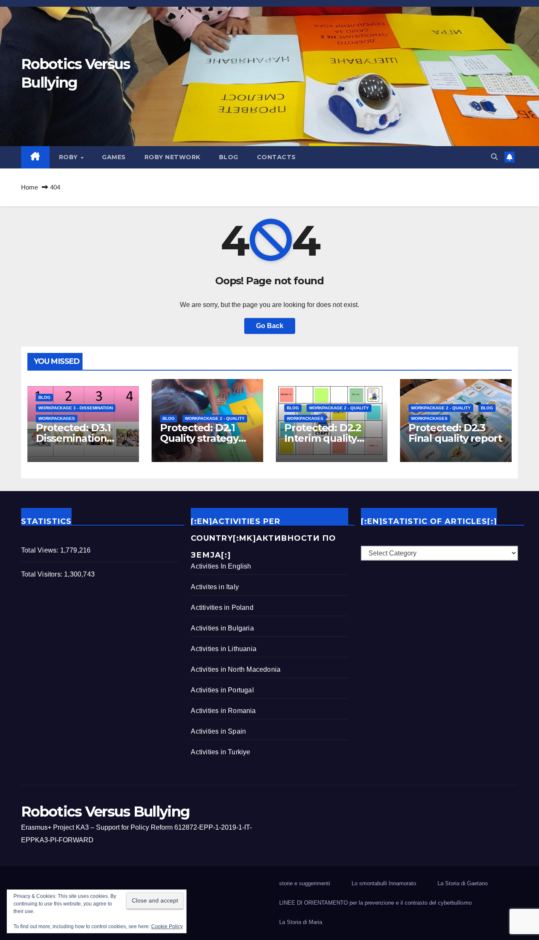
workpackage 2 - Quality (215, 418)
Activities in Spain (218, 731)
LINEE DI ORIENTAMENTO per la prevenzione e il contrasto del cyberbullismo (375, 903)
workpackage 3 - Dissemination (75, 408)
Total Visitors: (42, 574)
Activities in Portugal (222, 690)
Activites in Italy (215, 586)
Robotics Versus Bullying (105, 811)
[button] (494, 156)
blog (228, 157)
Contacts (276, 157)
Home (29, 187)
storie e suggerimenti (304, 883)
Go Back (269, 325)
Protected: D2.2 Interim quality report (322, 438)
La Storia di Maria (300, 922)
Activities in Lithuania (223, 648)
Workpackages (56, 418)
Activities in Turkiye (220, 752)
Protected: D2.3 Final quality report (455, 433)
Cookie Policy (167, 926)
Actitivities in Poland (222, 607)
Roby (69, 157)
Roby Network (172, 157)
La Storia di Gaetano (463, 883)
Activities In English (221, 566)
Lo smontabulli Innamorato (384, 883)
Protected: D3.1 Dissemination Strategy (73, 438)
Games (114, 157)
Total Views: (40, 550)
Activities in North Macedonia (235, 669)
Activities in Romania (223, 710)
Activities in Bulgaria (222, 628)
